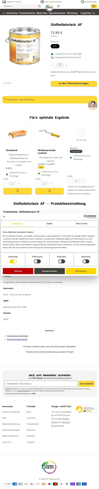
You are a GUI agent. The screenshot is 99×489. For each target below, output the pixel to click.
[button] (49, 351)
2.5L (55, 46)
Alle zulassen (81, 271)
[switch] (37, 261)
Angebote (86, 13)
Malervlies (42, 13)
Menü (29, 412)
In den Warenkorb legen (74, 83)
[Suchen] (39, 6)
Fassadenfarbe (27, 13)
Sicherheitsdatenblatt (17, 339)
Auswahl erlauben (49, 271)
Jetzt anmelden (86, 383)
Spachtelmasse (57, 13)
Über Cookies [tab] (82, 224)
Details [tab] (50, 224)
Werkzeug (72, 13)
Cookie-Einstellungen (11, 430)
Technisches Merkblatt (17, 336)
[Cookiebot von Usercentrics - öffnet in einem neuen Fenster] (85, 216)
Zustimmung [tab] (17, 224)
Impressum (6, 442)
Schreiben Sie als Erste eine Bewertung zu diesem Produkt (49, 352)
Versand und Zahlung (11, 412)
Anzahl (5, 179)
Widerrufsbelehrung (10, 436)
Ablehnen (18, 271)
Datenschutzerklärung (24, 391)
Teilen (9, 83)
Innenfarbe (12, 13)
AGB (4, 418)
